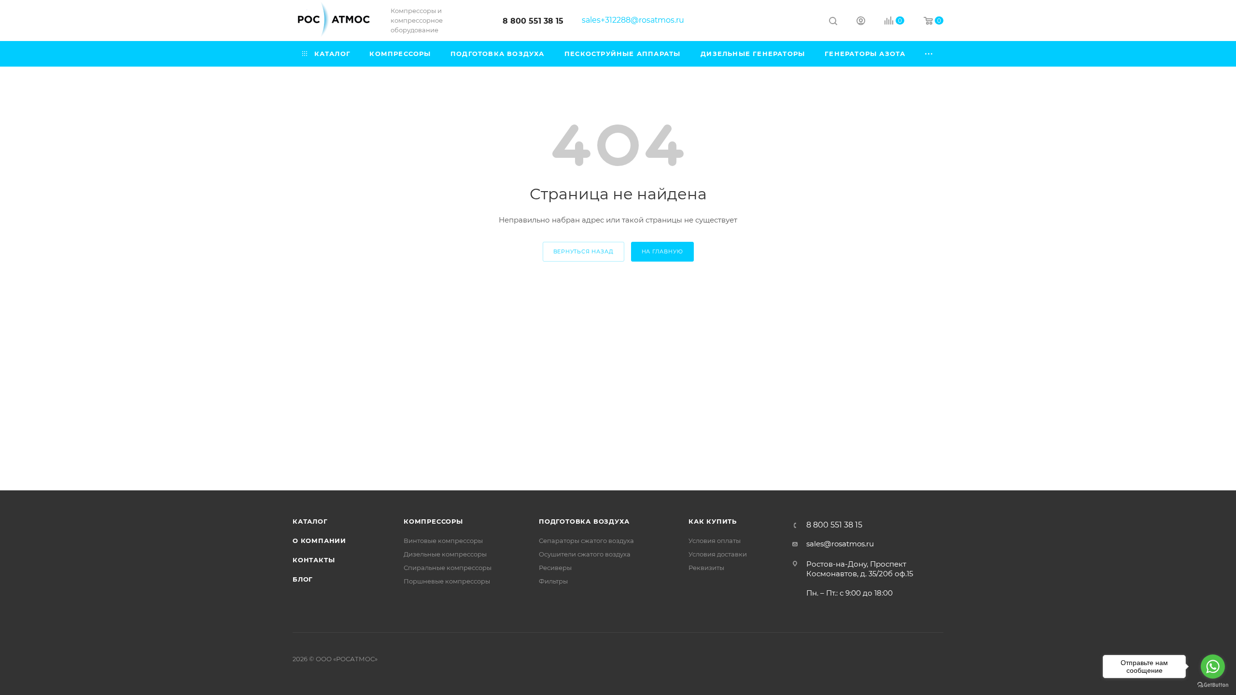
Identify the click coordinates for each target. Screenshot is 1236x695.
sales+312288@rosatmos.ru (633, 20)
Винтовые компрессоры (443, 540)
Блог (303, 579)
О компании (319, 540)
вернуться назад (583, 251)
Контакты (314, 560)
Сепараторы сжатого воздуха (586, 540)
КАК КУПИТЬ (712, 521)
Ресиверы (555, 567)
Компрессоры (433, 521)
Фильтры (553, 581)
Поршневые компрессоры (447, 581)
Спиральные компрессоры (448, 567)
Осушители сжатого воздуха (585, 554)
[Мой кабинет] (861, 22)
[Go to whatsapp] (1213, 666)
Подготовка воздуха (584, 521)
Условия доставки (717, 554)
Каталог (310, 521)
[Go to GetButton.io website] (1212, 685)
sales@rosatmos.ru (840, 543)
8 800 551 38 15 (533, 21)
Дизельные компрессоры (445, 554)
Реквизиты (706, 567)
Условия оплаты (714, 540)
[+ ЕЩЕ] (929, 54)
